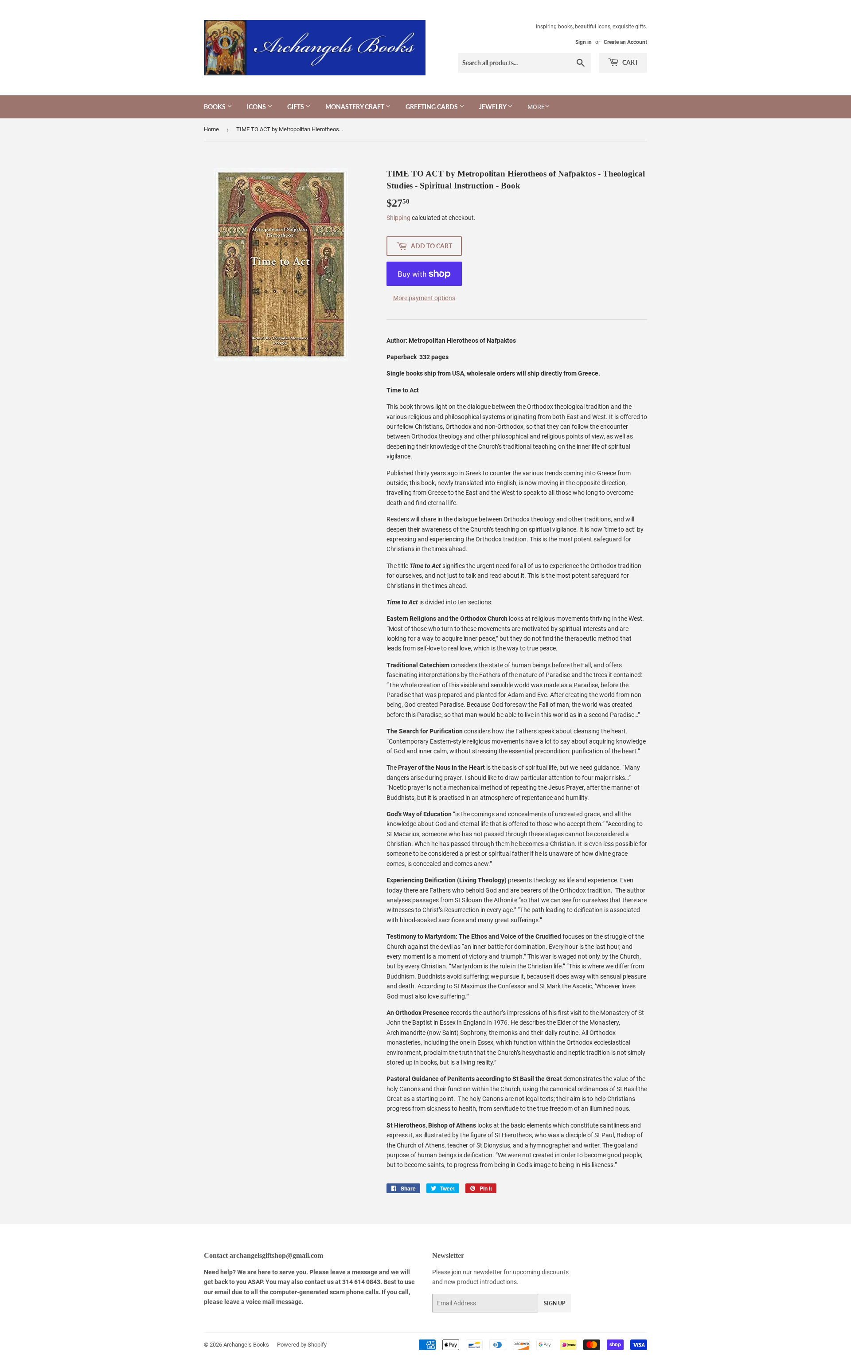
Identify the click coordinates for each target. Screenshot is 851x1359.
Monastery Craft (355, 106)
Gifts (296, 106)
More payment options (424, 298)
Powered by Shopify (302, 1344)
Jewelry (493, 106)
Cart (629, 62)
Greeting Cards (432, 106)
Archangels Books (246, 1344)
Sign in (583, 42)
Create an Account (625, 42)
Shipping (398, 217)
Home (211, 129)
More (536, 106)
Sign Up (554, 1303)
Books (215, 106)
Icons (257, 106)
